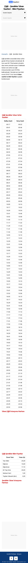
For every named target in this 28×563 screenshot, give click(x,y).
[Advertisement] (14, 37)
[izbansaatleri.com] (14, 2)
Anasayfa (5, 54)
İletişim (19, 554)
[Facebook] (11, 558)
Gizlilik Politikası (11, 554)
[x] (16, 558)
